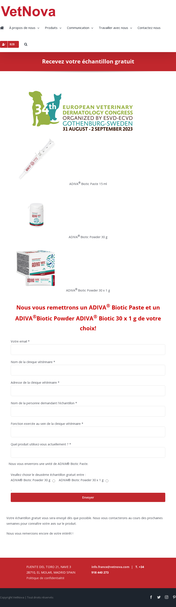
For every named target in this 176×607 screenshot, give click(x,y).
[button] (25, 44)
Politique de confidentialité (45, 578)
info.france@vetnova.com (110, 567)
